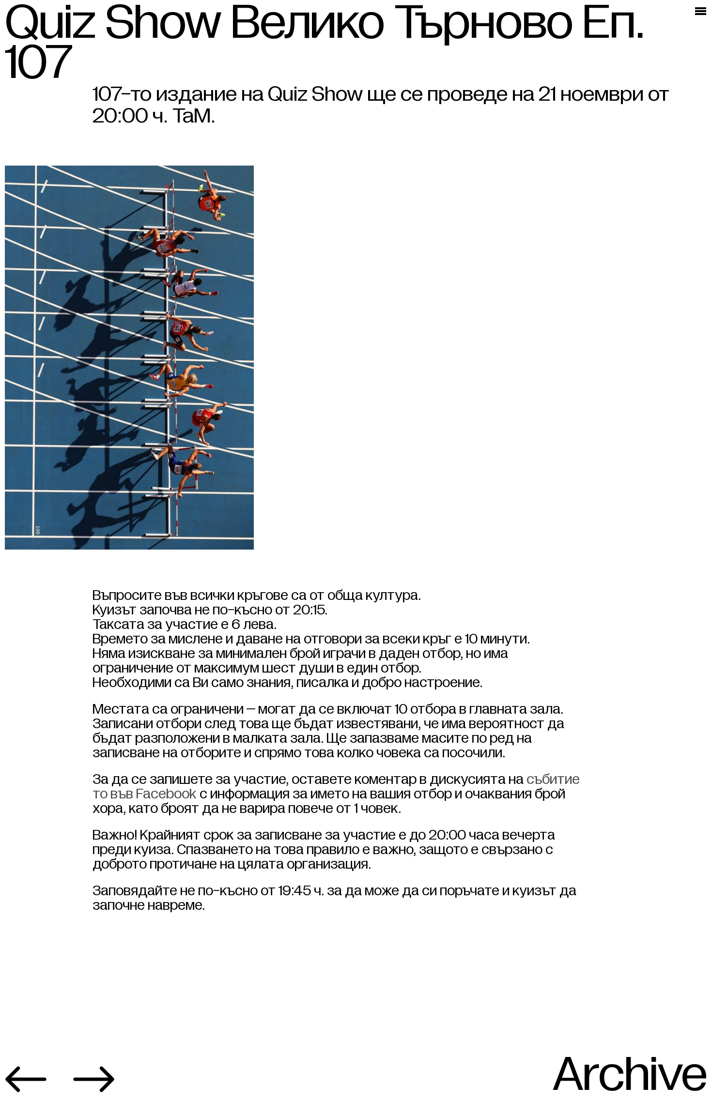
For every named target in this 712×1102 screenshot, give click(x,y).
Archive (630, 1075)
